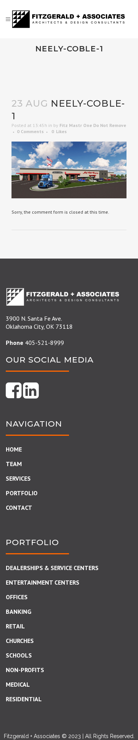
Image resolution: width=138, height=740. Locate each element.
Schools (19, 655)
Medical (18, 684)
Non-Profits (25, 670)
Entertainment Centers (42, 582)
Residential (24, 699)
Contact (19, 507)
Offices (17, 597)
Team (14, 464)
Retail (15, 626)
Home (14, 449)
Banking (18, 611)
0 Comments (30, 131)
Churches (20, 640)
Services (18, 478)
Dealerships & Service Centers (52, 568)
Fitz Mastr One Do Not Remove (92, 125)
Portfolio (22, 493)
